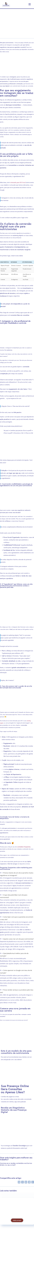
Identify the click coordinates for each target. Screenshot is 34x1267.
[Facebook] (19, 1182)
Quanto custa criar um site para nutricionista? (18, 939)
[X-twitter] (22, 1182)
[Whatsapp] (32, 1182)
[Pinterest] (26, 1182)
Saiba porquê (17, 1220)
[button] (30, 4)
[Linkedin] (29, 1182)
